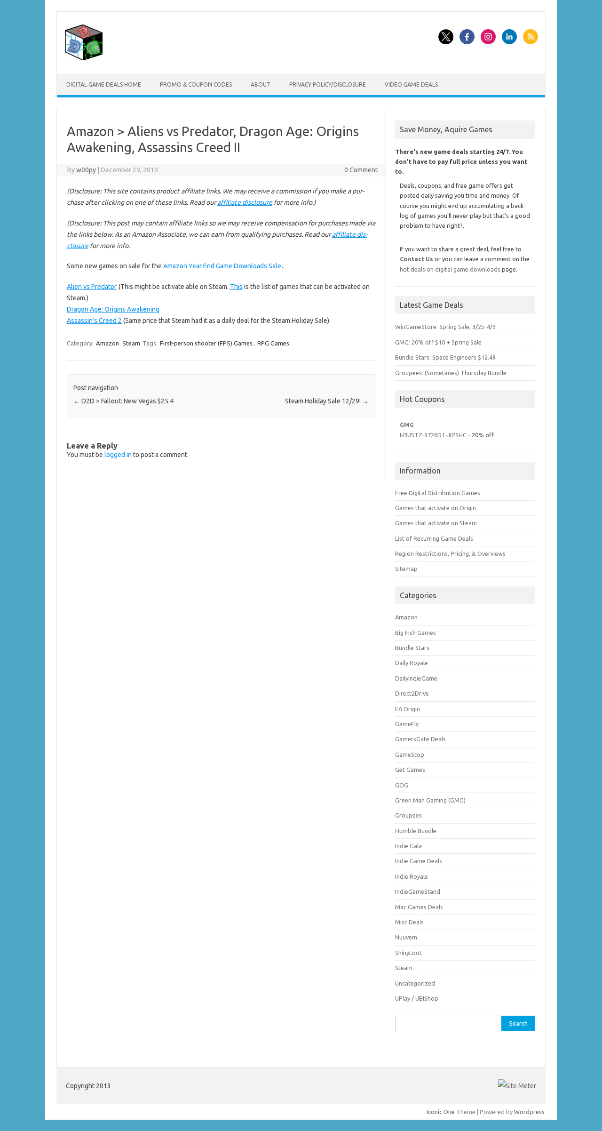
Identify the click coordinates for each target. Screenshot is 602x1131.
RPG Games (273, 343)
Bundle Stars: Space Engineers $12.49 (445, 357)
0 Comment (361, 170)
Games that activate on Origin (435, 508)
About (260, 84)
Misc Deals (409, 922)
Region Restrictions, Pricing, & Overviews (450, 553)
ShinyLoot (408, 952)
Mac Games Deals (419, 907)
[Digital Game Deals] (84, 58)
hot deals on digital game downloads (450, 269)
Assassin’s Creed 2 (94, 320)
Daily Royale (411, 662)
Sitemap (406, 568)
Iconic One (441, 1111)
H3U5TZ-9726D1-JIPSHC (433, 435)
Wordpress (529, 1111)
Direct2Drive (412, 693)
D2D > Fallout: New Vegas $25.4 (123, 401)
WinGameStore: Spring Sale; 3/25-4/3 (445, 326)
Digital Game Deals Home (103, 84)
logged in (118, 454)
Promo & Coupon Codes (196, 84)
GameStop (409, 754)
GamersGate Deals (420, 739)
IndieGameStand (417, 891)
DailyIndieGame (416, 678)
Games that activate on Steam (436, 523)
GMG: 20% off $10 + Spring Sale (438, 342)
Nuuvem (406, 937)
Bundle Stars (412, 647)
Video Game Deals (411, 84)
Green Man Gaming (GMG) (430, 800)
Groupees (408, 815)
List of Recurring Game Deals (434, 538)
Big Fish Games (415, 632)
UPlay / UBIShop (416, 998)
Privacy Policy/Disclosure (327, 84)
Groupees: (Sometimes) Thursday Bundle (451, 372)
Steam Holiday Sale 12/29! (327, 401)
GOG (401, 785)
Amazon (107, 343)
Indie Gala (408, 845)
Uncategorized (415, 983)
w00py (86, 170)
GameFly (407, 724)
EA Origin (407, 709)
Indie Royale (411, 876)
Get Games (410, 769)
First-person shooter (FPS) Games (206, 343)
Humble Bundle (415, 830)
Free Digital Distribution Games (437, 492)
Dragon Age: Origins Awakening (113, 309)
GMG (407, 424)
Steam (131, 343)
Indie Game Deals (418, 861)
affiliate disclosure (244, 202)
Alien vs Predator (92, 286)
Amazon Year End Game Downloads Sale (222, 266)
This (236, 286)
